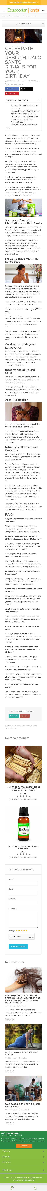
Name (11, 879)
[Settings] (43, 10)
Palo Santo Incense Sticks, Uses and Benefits (22, 1105)
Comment (13, 908)
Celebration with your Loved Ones (24, 116)
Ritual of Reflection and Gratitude (24, 125)
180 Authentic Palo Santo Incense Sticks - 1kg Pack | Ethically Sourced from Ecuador (23, 789)
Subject (12, 899)
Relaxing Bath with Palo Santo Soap (25, 111)
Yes (14, 716)
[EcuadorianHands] (23, 10)
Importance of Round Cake (22, 119)
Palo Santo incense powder (24, 240)
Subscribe (24, 1146)
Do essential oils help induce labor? (21, 1053)
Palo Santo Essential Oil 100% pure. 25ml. (23, 847)
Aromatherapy (11, 728)
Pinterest (13, 93)
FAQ (8, 127)
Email (11, 889)
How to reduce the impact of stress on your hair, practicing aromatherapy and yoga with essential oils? (22, 999)
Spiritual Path (31, 726)
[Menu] (4, 10)
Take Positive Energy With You (23, 114)
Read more (9, 1019)
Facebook (13, 89)
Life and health (19, 726)
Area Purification (17, 122)
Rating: (12, 931)
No (26, 716)
